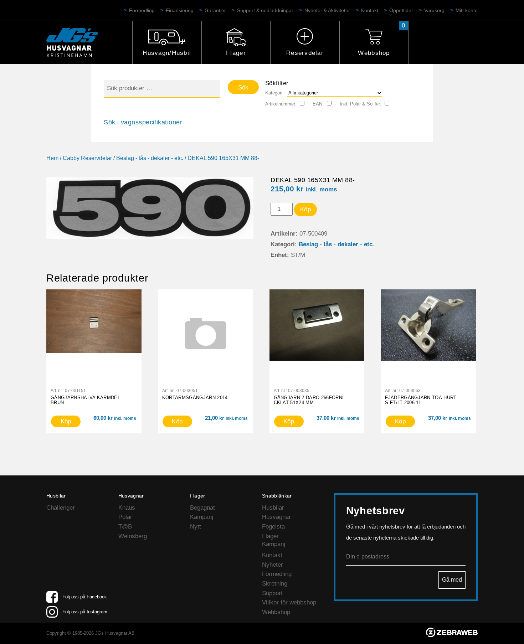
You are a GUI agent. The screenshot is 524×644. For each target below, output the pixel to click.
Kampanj (201, 517)
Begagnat (202, 507)
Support (272, 593)
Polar (125, 517)
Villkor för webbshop (289, 602)
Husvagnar (276, 517)
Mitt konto (467, 10)
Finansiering (180, 10)
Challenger (60, 507)
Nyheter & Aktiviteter (327, 10)
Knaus (126, 507)
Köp (305, 209)
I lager (236, 53)
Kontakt (369, 10)
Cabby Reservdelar (87, 158)
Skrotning (274, 583)
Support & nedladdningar (265, 10)
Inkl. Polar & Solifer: (360, 104)
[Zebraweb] (452, 635)
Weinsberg (132, 536)
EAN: (318, 104)
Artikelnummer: (281, 104)
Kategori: (274, 93)
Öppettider (401, 10)
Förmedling (142, 10)
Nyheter (272, 564)
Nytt (195, 526)
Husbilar (273, 507)
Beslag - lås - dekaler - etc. (149, 158)
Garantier (215, 10)
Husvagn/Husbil (167, 53)
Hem (52, 158)
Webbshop (374, 53)
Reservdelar (305, 53)
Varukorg (434, 10)
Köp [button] (66, 421)
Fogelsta (273, 526)
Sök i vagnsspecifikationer (143, 122)
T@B (125, 526)
